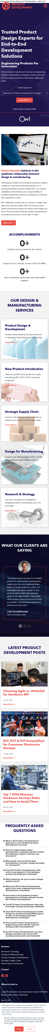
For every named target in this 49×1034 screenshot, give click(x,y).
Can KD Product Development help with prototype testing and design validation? (25, 906)
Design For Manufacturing (12, 954)
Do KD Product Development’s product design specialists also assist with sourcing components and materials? (24, 934)
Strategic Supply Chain (11, 960)
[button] (8, 222)
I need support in (24, 88)
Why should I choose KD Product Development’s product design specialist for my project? (25, 863)
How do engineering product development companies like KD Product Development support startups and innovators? (25, 853)
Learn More (23, 100)
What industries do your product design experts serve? (24, 880)
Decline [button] (29, 1029)
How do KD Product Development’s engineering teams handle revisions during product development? (22, 925)
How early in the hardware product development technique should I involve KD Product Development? (24, 897)
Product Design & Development (15, 957)
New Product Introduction (12, 963)
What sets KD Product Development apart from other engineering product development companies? (24, 888)
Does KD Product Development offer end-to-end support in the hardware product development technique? (23, 872)
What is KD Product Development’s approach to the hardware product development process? (22, 843)
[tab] (24, 842)
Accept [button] (19, 1029)
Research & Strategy (10, 951)
